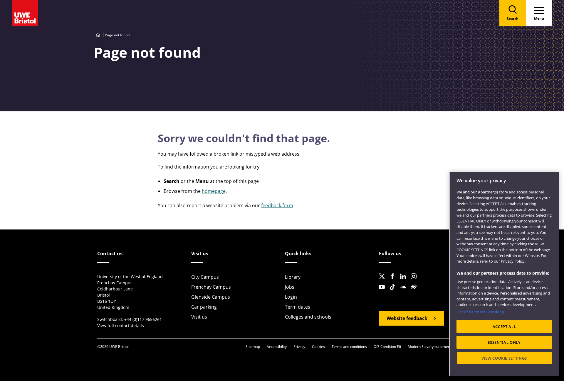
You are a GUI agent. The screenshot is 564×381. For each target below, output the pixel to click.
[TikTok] (394, 291)
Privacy (299, 346)
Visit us (199, 317)
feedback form (277, 205)
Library (293, 277)
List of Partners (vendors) (480, 311)
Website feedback (407, 318)
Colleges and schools (308, 317)
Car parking (204, 307)
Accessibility (277, 346)
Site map (253, 346)
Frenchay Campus (211, 287)
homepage (214, 191)
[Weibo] (415, 291)
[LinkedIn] (404, 281)
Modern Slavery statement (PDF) (434, 346)
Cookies (318, 346)
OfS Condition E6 (387, 346)
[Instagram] (415, 281)
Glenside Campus (210, 297)
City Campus (205, 277)
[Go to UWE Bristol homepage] (98, 35)
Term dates (297, 307)
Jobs (289, 287)
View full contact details (120, 325)
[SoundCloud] (404, 291)
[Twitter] (383, 281)
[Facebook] (394, 281)
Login (291, 297)
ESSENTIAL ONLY (504, 342)
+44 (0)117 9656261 (143, 319)
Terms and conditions (349, 346)
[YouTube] (383, 291)
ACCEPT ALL (504, 326)
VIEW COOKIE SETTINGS (504, 358)
